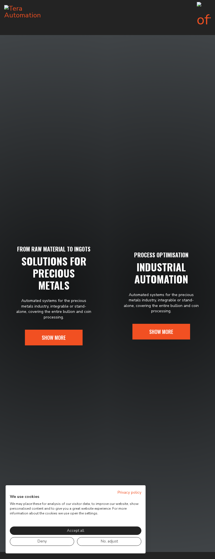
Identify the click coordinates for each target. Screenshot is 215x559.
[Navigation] (204, 17)
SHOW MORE (54, 337)
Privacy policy (129, 492)
